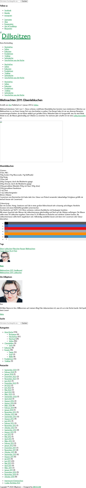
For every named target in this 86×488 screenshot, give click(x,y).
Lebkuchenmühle (79, 116)
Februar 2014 (9, 408)
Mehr (2, 314)
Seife (11, 345)
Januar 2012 (8, 445)
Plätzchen (16, 249)
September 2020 (10, 396)
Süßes (6, 49)
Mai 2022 (7, 390)
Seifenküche (8, 58)
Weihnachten (30, 249)
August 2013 (9, 419)
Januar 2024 (8, 374)
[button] (6, 223)
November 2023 (10, 379)
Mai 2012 (7, 436)
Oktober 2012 (9, 428)
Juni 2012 (7, 434)
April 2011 (7, 465)
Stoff (11, 354)
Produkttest (8, 54)
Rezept (22, 249)
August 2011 (9, 457)
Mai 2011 (7, 463)
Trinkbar (7, 56)
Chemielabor (9, 343)
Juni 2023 (7, 381)
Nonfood (12, 339)
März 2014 (8, 405)
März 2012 (8, 441)
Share (7, 251)
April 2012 (8, 439)
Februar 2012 (9, 443)
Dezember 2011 (10, 448)
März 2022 (8, 394)
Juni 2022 (7, 388)
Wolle (11, 356)
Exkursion (7, 51)
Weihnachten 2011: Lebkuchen (11, 272)
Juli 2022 (7, 385)
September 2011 (10, 454)
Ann (10, 105)
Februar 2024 (9, 372)
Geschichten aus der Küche (14, 60)
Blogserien (8, 28)
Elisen (2, 249)
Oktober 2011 (9, 452)
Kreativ (7, 350)
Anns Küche (8, 332)
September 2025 (10, 370)
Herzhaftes (8, 47)
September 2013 (10, 416)
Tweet (2, 251)
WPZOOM (37, 487)
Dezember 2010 (10, 472)
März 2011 (8, 468)
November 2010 (10, 474)
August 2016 (9, 401)
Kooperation (8, 24)
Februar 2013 (9, 423)
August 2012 (9, 432)
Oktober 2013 (9, 414)
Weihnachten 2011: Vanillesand (11, 270)
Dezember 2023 (10, 376)
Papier (11, 352)
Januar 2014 (8, 410)
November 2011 (10, 450)
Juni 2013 (7, 421)
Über (6, 22)
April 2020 (8, 399)
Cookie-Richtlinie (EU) (12, 483)
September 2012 (10, 430)
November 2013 (10, 412)
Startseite (8, 19)
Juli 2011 (7, 459)
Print (15, 251)
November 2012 (10, 425)
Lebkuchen (8, 249)
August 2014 (9, 403)
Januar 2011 (8, 470)
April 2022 (8, 392)
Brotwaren (12, 334)
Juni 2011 (7, 461)
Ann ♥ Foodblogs (10, 26)
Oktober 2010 (9, 477)
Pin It (11, 251)
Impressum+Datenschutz (13, 481)
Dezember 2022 (10, 383)
